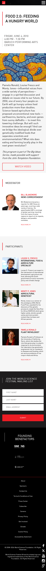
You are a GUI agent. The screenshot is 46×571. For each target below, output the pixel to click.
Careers (23, 511)
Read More (25, 225)
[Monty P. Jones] (10, 298)
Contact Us (23, 491)
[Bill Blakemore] (10, 202)
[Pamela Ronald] (10, 337)
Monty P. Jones (28, 293)
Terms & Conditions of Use (23, 496)
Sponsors (23, 486)
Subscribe (23, 506)
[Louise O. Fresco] (10, 265)
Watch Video (23, 166)
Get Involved (23, 521)
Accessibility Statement (23, 537)
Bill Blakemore (32, 196)
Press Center (23, 501)
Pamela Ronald (30, 331)
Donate (23, 527)
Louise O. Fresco (32, 262)
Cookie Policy (23, 532)
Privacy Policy (23, 516)
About (23, 481)
